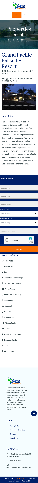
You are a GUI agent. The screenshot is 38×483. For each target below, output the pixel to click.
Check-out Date (6, 218)
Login (17, 14)
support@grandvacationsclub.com (18, 467)
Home (11, 40)
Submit (19, 249)
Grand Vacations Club (21, 478)
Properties (22, 40)
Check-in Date (5, 209)
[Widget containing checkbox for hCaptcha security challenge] (19, 240)
